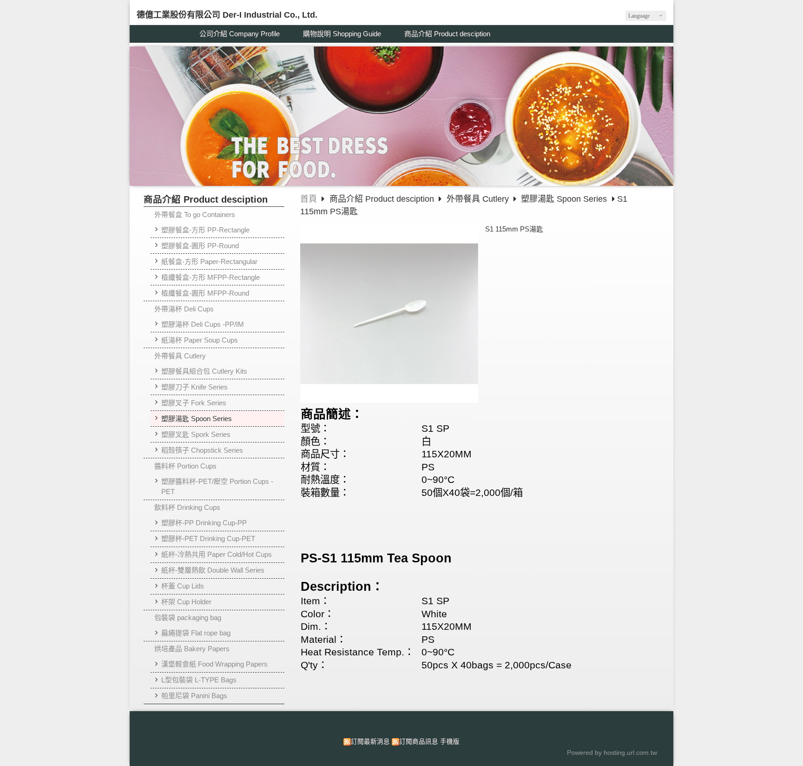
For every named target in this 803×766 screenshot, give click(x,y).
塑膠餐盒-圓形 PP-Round (200, 246)
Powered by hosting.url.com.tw (612, 752)
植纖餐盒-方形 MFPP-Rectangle (210, 277)
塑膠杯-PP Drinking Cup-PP (204, 523)
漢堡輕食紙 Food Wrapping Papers (214, 664)
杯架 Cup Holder (186, 602)
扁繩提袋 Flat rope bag (195, 633)
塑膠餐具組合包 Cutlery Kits (204, 371)
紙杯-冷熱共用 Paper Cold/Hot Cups (216, 554)
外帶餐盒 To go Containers (194, 214)
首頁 (308, 199)
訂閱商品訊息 (418, 741)
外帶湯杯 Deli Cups (184, 309)
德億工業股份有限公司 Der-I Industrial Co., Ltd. (227, 15)
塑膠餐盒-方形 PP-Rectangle (205, 230)
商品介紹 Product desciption (382, 199)
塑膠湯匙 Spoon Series (196, 419)
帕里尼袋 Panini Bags (194, 696)
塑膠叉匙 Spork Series (195, 434)
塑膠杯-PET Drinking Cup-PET (208, 538)
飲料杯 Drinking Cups (187, 507)
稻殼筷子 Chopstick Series (202, 450)
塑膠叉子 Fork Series (193, 403)
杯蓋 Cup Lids (182, 586)
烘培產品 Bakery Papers (192, 649)
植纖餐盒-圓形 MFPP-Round (205, 293)
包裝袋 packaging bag (187, 617)
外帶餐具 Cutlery (180, 356)
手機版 (450, 741)
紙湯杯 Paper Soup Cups (199, 340)
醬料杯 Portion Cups (185, 466)
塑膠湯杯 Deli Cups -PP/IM (202, 324)
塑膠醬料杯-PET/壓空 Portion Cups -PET (217, 486)
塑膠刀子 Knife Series (194, 387)
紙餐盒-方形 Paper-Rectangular (209, 261)
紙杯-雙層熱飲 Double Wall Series (212, 570)
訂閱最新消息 (370, 741)
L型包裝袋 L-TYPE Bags (199, 680)
